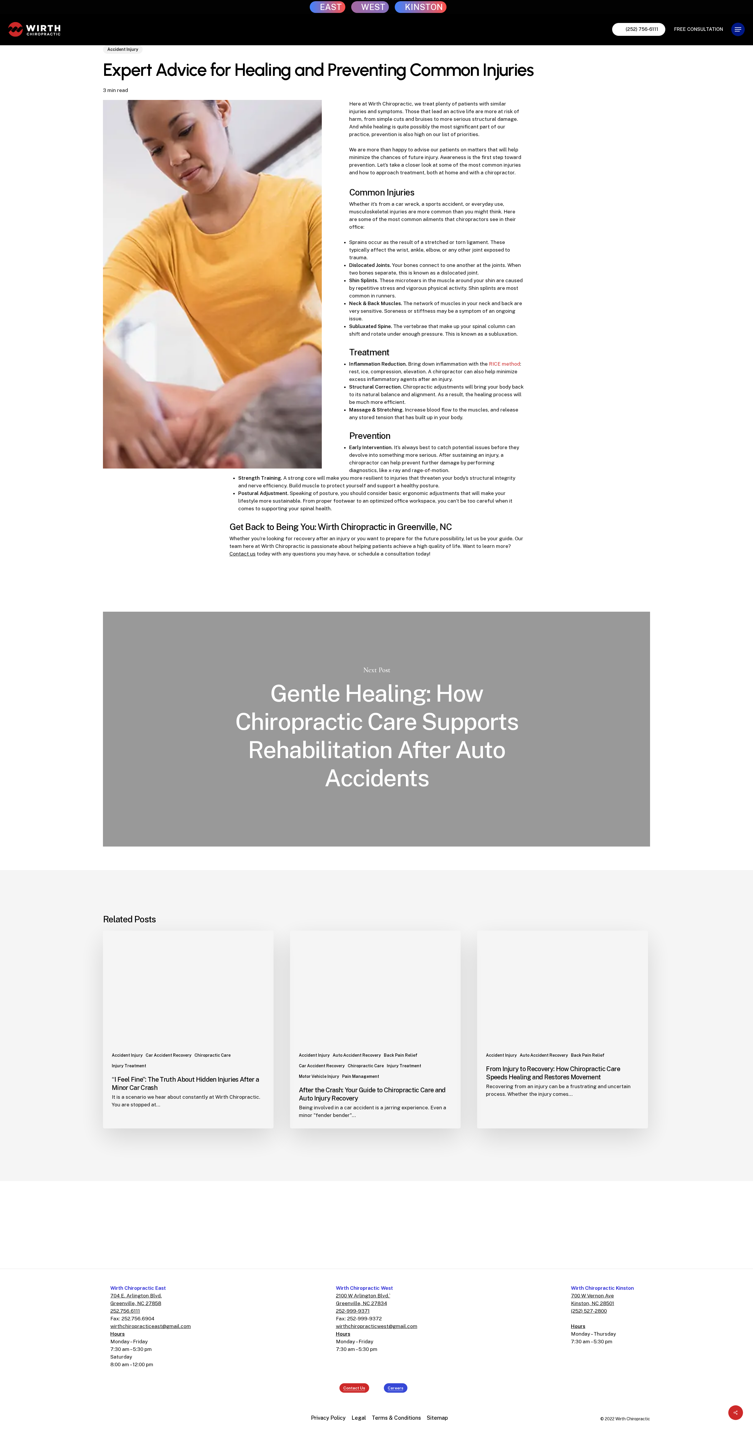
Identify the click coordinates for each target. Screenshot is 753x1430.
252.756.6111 (125, 1311)
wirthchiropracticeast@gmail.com (150, 1326)
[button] (738, 29)
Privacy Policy (328, 1418)
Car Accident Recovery (168, 1055)
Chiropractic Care (212, 1055)
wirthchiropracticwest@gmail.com (376, 1326)
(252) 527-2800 (589, 1311)
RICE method (504, 364)
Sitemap (437, 1418)
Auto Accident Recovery (357, 1055)
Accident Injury (122, 49)
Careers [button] (395, 1388)
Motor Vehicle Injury (319, 1076)
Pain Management (360, 1076)
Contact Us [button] (354, 1388)
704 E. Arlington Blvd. (136, 1296)
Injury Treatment (129, 1065)
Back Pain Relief (400, 1055)
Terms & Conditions (396, 1418)
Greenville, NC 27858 (135, 1303)
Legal (358, 1418)
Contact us (242, 554)
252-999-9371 (353, 1311)
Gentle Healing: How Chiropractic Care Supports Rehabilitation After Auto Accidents (376, 729)
